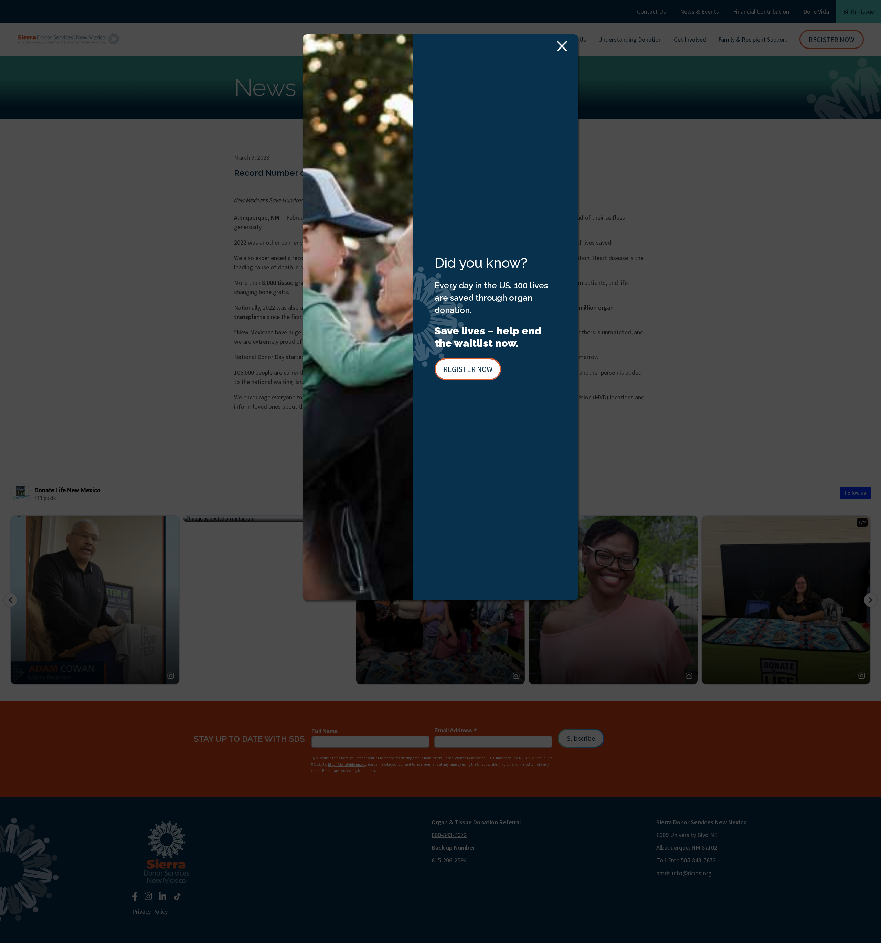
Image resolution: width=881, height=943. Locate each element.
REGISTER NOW (467, 369)
